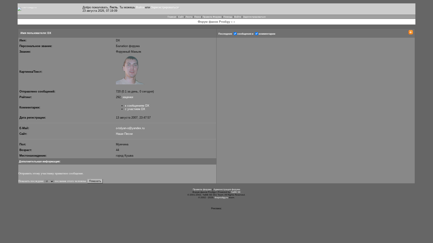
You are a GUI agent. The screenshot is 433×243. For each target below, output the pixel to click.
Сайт (181, 17)
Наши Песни (124, 133)
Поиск (197, 17)
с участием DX (135, 109)
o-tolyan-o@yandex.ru (130, 128)
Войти (140, 7)
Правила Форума (212, 17)
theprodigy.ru (221, 197)
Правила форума (202, 189)
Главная (172, 17)
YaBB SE (236, 192)
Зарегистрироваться (165, 7)
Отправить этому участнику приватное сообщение (50, 173)
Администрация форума (227, 189)
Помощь (227, 17)
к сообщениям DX (137, 105)
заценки (127, 97)
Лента (189, 17)
